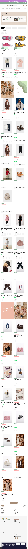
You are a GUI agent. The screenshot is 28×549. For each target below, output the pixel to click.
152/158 (5, 235)
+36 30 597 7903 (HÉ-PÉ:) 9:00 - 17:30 (17, 3)
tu (13, 545)
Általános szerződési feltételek (6, 534)
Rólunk (15, 520)
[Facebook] (23, 3)
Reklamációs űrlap (4, 539)
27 (16, 187)
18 (25, 505)
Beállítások (4, 547)
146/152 (3, 235)
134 (11, 77)
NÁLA (15, 279)
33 (23, 140)
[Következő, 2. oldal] (23, 505)
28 (16, 140)
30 (19, 140)
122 (6, 119)
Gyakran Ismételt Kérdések (18, 522)
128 (9, 77)
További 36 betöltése (14, 502)
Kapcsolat (3, 532)
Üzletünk (15, 521)
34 (24, 140)
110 (3, 119)
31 (20, 140)
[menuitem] (2, 8)
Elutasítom (18, 544)
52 (3, 279)
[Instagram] (26, 3)
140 (9, 119)
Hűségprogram (16, 523)
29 (19, 187)
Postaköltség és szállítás (5, 533)
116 (6, 77)
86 (16, 77)
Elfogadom (23, 544)
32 (23, 187)
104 (3, 77)
